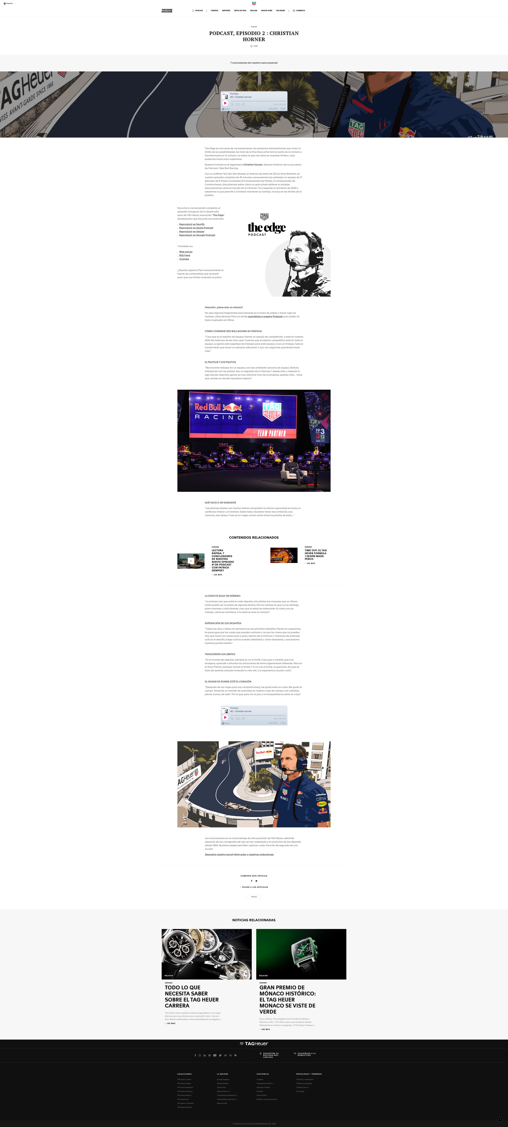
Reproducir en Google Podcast (197, 235)
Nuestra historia (222, 1083)
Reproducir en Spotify (192, 224)
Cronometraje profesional (226, 1095)
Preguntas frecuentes (264, 1083)
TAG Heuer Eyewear (184, 1107)
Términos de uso (302, 1087)
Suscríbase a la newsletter (307, 1054)
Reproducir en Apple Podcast (196, 228)
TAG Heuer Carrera (184, 1079)
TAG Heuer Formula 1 (185, 1091)
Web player (186, 252)
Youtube (184, 259)
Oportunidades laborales (226, 1099)
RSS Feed (184, 255)
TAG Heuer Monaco (184, 1095)
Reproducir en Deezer (192, 232)
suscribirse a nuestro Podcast (265, 316)
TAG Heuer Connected (185, 1103)
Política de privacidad (304, 1083)
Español (9, 4)
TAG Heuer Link (183, 1099)
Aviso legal (300, 1091)
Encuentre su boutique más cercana (271, 1055)
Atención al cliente (263, 1087)
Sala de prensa (222, 1091)
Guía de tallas (262, 1095)
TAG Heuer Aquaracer (185, 1087)
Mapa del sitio (222, 1103)
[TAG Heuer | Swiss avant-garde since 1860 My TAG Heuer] (254, 1045)
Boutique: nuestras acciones (267, 1099)
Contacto (260, 1079)
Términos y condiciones (304, 1079)
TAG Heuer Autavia (184, 1083)
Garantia (260, 1091)
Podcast (254, 896)
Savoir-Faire (221, 1087)
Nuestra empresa (223, 1079)
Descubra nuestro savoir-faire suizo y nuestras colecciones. (239, 854)
